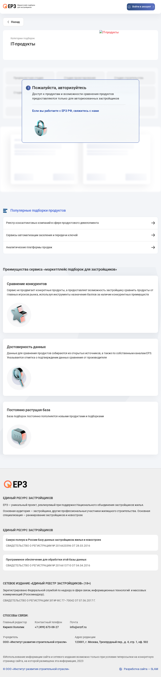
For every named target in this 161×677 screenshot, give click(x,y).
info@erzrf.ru (78, 627)
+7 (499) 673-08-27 (47, 627)
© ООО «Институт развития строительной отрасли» (36, 669)
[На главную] (19, 6)
